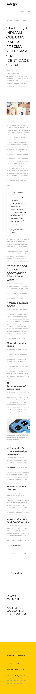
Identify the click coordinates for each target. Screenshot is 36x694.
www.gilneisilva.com (22, 261)
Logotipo (20, 86)
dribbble (10, 664)
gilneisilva (16, 73)
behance (21, 655)
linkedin (10, 670)
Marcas (25, 86)
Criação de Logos (18, 83)
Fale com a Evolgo (13, 676)
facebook (10, 655)
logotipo (19, 161)
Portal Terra (24, 554)
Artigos (9, 20)
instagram (19, 670)
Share (22, 11)
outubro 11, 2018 (12, 70)
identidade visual (11, 467)
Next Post (24, 622)
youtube (19, 664)
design (25, 83)
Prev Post (11, 622)
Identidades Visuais (12, 86)
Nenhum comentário (17, 78)
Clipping (23, 20)
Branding (16, 20)
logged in (13, 610)
